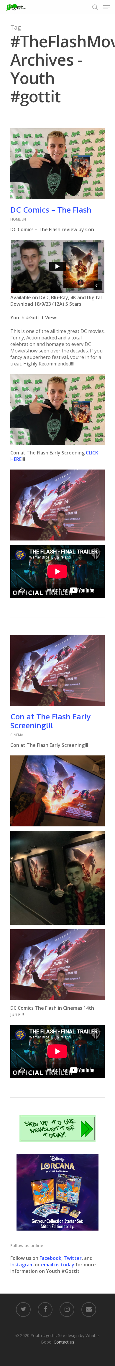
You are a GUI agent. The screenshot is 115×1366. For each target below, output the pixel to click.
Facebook (50, 1258)
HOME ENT (19, 219)
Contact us (64, 1342)
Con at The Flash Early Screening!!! (50, 721)
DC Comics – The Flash (50, 209)
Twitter (73, 1258)
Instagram (22, 1264)
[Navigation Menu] (106, 7)
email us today (57, 1264)
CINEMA (16, 734)
